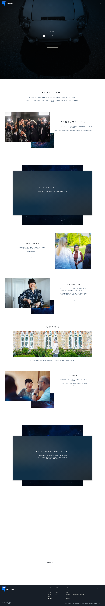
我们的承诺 (56, 592)
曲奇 (80, 603)
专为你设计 (68, 587)
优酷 (96, 603)
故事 (49, 596)
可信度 (56, 594)
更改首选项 (77, 603)
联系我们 (49, 594)
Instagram (100, 603)
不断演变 (49, 592)
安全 (55, 596)
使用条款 (83, 603)
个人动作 (67, 590)
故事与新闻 (50, 598)
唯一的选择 (56, 587)
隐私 (73, 603)
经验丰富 (56, 590)
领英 (94, 603)
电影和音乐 (68, 594)
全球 (49, 590)
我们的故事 (50, 587)
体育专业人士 (68, 592)
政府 (66, 596)
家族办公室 (68, 598)
